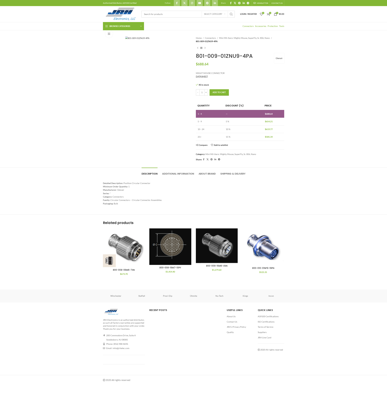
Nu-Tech (219, 296)
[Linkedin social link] (215, 3)
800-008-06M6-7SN (124, 269)
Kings (245, 296)
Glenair (279, 58)
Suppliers (262, 332)
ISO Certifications (266, 321)
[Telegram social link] (248, 3)
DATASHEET (202, 76)
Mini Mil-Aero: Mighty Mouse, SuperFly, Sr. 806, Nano (244, 38)
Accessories (260, 26)
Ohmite (193, 296)
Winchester (115, 296)
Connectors (248, 26)
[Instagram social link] (192, 3)
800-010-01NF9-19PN (263, 268)
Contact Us (232, 321)
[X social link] (184, 3)
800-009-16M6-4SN (216, 265)
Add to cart (219, 92)
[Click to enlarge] (109, 34)
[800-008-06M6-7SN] (124, 247)
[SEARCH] (231, 14)
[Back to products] (201, 48)
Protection (273, 26)
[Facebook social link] (177, 3)
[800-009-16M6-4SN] (217, 245)
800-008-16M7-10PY (170, 267)
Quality (230, 332)
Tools (281, 26)
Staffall (141, 296)
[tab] (150, 172)
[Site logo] (120, 13)
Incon (271, 296)
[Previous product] (198, 48)
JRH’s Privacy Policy (236, 327)
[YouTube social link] (200, 3)
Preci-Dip (167, 296)
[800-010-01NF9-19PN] (263, 246)
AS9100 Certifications (268, 316)
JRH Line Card (264, 337)
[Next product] (205, 48)
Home (199, 38)
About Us (231, 316)
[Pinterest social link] (207, 3)
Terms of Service (265, 327)
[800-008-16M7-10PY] (170, 246)
